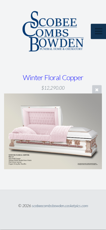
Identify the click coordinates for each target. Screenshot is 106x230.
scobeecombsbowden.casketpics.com (60, 205)
